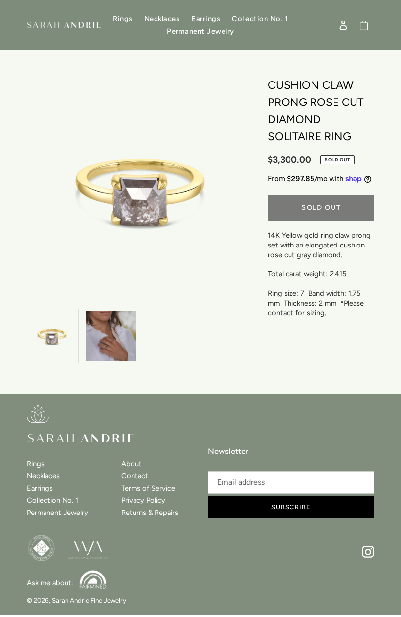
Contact (134, 476)
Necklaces (43, 476)
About (131, 463)
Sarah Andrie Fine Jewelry (89, 600)
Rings (36, 463)
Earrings (40, 488)
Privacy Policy (143, 500)
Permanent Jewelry (57, 512)
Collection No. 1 (52, 500)
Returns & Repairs (149, 512)
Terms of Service (148, 488)
